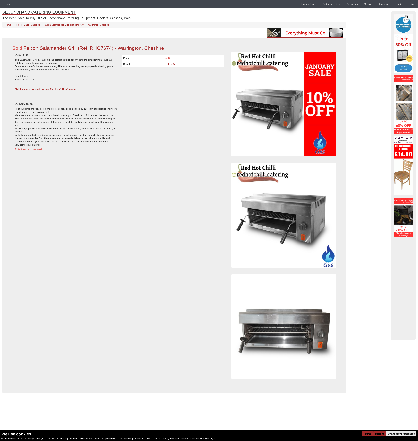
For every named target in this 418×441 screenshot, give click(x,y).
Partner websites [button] (331, 4)
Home (8, 4)
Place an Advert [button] (308, 4)
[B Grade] (403, 43)
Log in (399, 4)
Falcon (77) (171, 64)
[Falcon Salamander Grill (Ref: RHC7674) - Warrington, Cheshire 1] (283, 104)
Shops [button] (367, 4)
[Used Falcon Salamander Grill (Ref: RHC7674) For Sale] (283, 326)
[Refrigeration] (403, 104)
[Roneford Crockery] (403, 217)
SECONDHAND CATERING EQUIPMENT (39, 12)
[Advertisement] (110, 184)
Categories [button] (352, 4)
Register (411, 4)
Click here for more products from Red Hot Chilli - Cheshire (45, 89)
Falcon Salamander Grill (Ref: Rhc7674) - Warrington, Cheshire (76, 25)
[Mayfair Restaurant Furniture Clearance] (403, 165)
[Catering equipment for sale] (305, 32)
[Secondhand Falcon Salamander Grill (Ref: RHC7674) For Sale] (283, 215)
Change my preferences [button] (401, 433)
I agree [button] (367, 433)
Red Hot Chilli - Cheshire (27, 25)
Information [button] (383, 4)
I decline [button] (379, 433)
